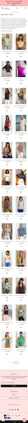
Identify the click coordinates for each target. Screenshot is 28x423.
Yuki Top (21, 78)
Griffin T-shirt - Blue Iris (21, 241)
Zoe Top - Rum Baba (21, 322)
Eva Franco (7, 8)
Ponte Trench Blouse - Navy (7, 322)
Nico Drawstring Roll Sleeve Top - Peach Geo (7, 241)
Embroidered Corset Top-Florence (21, 105)
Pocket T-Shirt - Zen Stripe (7, 187)
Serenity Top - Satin (21, 349)
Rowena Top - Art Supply (21, 214)
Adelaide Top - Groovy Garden (21, 160)
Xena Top (7, 105)
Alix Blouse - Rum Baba (7, 295)
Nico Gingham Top (7, 51)
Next (16, 362)
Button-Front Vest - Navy (21, 295)
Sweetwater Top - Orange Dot (7, 268)
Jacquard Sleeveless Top (7, 214)
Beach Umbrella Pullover (21, 133)
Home (11, 11)
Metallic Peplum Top (7, 133)
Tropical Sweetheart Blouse (7, 160)
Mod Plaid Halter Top (7, 349)
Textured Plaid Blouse (21, 187)
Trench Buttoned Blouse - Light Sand (21, 51)
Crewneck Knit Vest (21, 268)
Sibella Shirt (7, 78)
